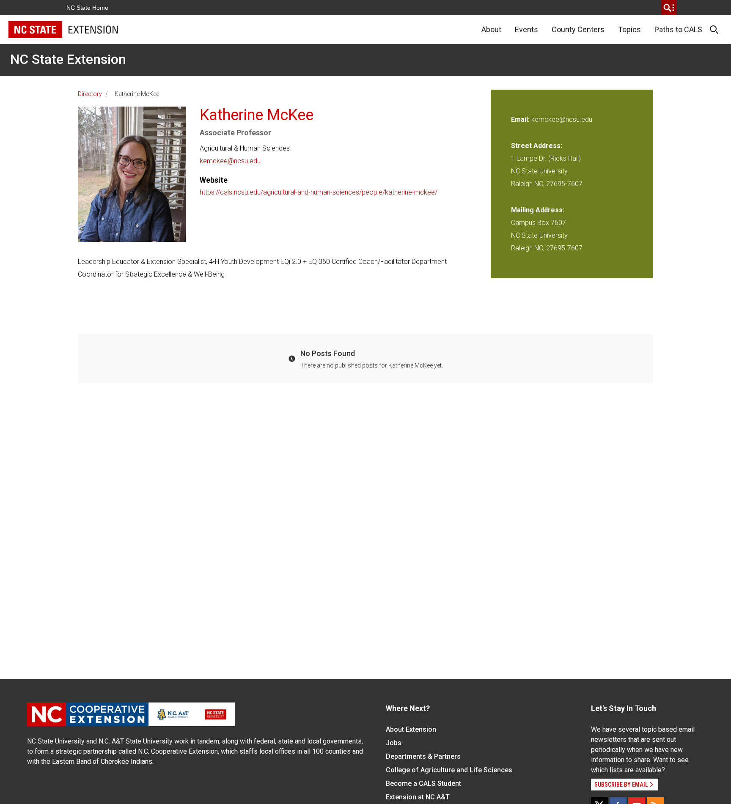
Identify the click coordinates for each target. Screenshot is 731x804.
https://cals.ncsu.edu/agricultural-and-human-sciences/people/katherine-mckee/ (318, 192)
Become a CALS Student (423, 783)
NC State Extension (68, 59)
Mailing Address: (537, 210)
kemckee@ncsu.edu (230, 161)
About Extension (411, 729)
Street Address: (536, 146)
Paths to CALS (678, 29)
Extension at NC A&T (418, 797)
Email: (521, 119)
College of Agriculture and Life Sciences (449, 770)
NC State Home (87, 7)
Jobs (393, 743)
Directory (90, 94)
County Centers (578, 29)
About (491, 29)
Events (526, 29)
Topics (629, 29)
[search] (668, 7)
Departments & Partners (423, 756)
